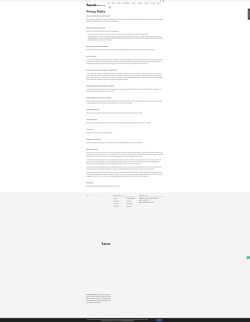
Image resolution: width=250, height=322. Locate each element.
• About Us (116, 201)
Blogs (158, 3)
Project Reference (126, 3)
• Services (116, 203)
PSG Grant (153, 3)
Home (108, 3)
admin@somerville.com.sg (148, 202)
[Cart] (163, 1)
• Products (116, 206)
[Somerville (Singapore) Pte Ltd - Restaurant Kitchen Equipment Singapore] (96, 4)
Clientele (134, 3)
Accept (159, 320)
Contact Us (146, 3)
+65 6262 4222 (145, 200)
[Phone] (248, 257)
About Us (113, 3)
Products (119, 3)
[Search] (86, 1)
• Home (115, 198)
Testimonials (140, 3)
